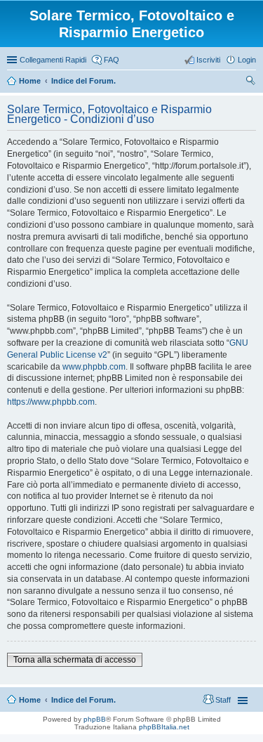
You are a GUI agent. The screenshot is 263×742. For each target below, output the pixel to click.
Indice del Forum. (83, 700)
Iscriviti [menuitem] (208, 60)
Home (30, 700)
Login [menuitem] (247, 60)
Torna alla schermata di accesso (74, 660)
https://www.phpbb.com (51, 402)
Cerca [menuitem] (250, 82)
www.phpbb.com (94, 367)
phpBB (94, 719)
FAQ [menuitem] (111, 60)
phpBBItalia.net (164, 727)
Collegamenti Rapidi (53, 60)
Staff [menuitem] (223, 700)
